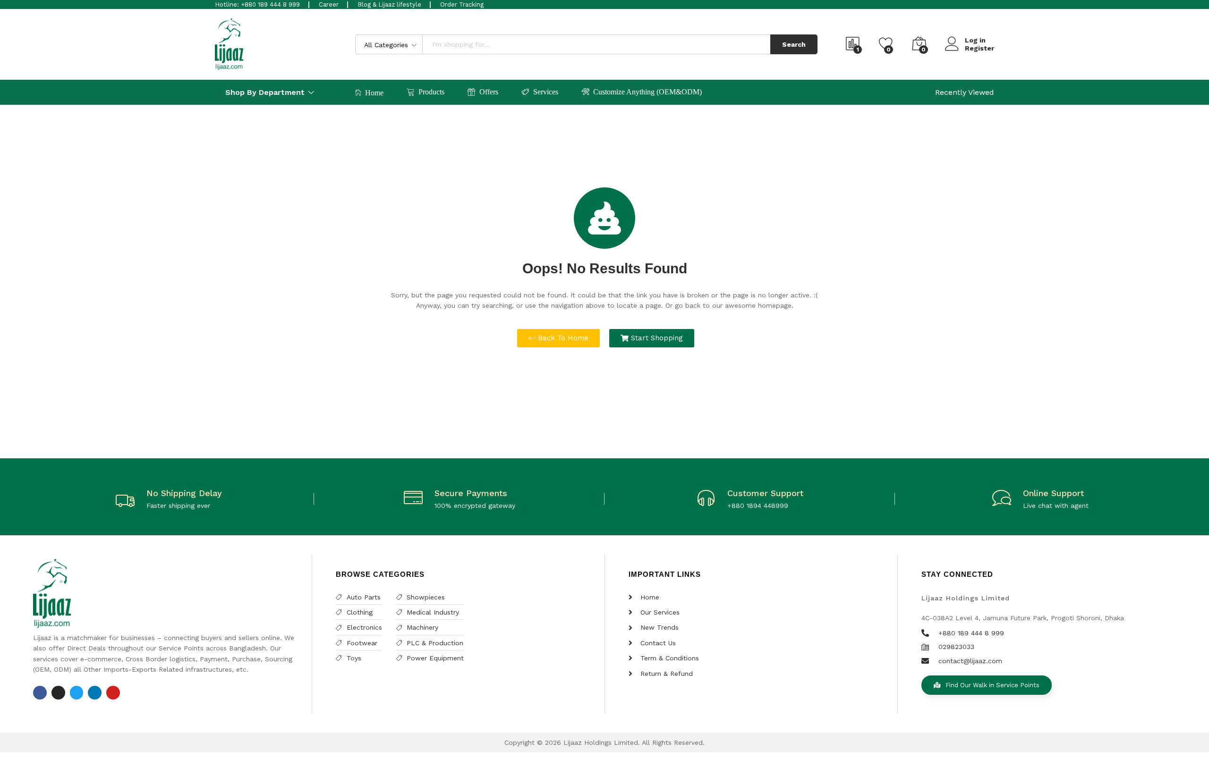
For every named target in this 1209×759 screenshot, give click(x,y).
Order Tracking (462, 4)
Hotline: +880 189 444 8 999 (257, 4)
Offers (488, 92)
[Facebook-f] (40, 693)
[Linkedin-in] (95, 693)
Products (431, 92)
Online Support (1053, 493)
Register (979, 48)
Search (794, 44)
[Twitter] (77, 693)
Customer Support (765, 493)
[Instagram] (58, 693)
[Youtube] (113, 693)
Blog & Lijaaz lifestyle (389, 4)
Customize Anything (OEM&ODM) (647, 92)
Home (374, 93)
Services (545, 92)
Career (329, 4)
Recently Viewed (964, 92)
